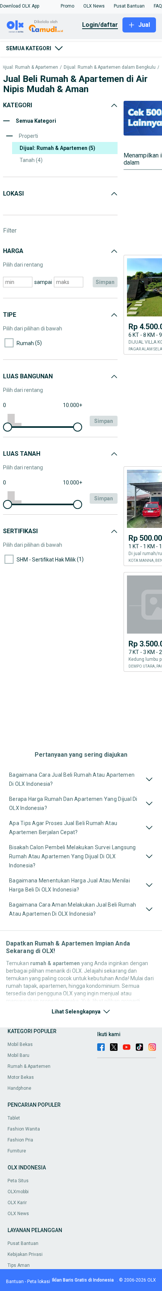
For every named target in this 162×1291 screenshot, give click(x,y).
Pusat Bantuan (23, 1243)
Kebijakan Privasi (25, 1254)
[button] (19, 6)
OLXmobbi (18, 1191)
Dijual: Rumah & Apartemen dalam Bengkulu (110, 67)
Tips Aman (19, 1265)
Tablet (14, 1118)
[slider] (7, 427)
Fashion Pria (20, 1140)
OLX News (18, 1213)
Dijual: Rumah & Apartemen (29, 67)
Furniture (17, 1151)
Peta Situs (18, 1180)
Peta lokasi (38, 1281)
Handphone (19, 1088)
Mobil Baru (18, 1055)
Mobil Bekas (20, 1044)
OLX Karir (17, 1202)
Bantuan (15, 1281)
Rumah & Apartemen (29, 1066)
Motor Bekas (21, 1077)
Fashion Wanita (24, 1129)
